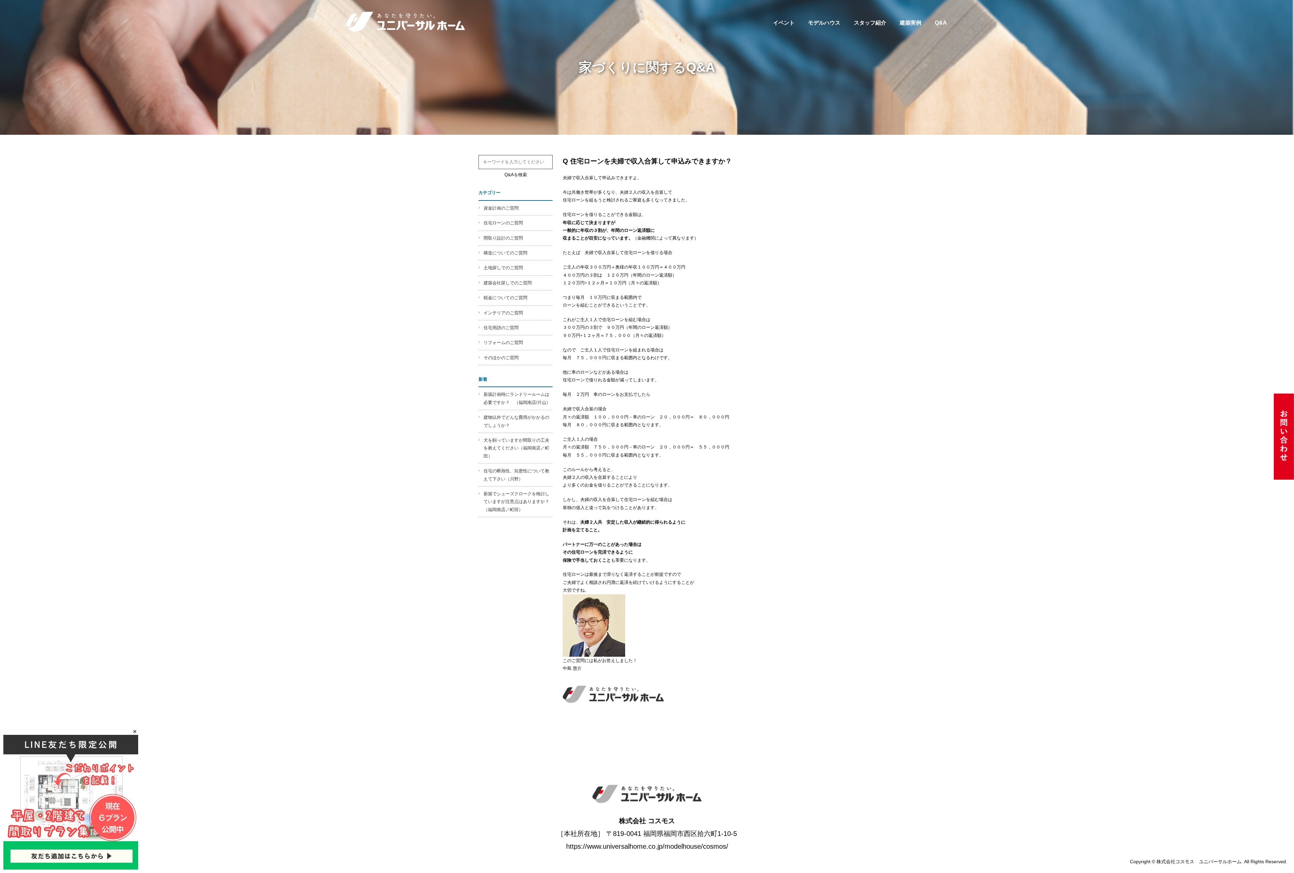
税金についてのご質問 (505, 297)
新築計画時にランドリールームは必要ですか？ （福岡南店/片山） (517, 398)
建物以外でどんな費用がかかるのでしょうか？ (516, 421)
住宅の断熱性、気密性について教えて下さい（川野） (516, 474)
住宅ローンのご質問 (503, 222)
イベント (784, 23)
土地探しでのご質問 (503, 267)
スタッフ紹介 (870, 23)
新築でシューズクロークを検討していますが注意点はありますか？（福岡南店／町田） (516, 501)
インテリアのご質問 (503, 312)
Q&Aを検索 (515, 174)
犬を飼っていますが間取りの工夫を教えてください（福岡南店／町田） (516, 448)
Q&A (941, 23)
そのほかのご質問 (501, 357)
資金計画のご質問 (501, 208)
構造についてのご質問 (505, 252)
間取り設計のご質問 (503, 238)
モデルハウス (824, 23)
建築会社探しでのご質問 (508, 282)
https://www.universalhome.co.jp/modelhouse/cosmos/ (647, 846)
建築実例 (910, 23)
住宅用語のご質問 (501, 327)
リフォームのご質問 (503, 342)
